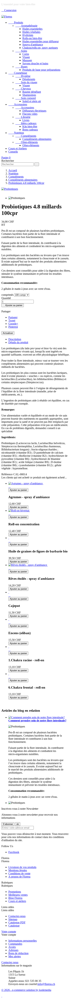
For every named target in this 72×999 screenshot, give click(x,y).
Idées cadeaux (26, 123)
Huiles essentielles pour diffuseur (40, 41)
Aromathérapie (26, 25)
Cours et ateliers (17, 901)
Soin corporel (25, 98)
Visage (26, 57)
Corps (25, 53)
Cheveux (23, 88)
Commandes (15, 943)
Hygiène (22, 76)
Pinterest (13, 326)
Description (14, 339)
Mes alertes (14, 956)
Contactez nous (9, 962)
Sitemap (12, 919)
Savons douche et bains (35, 63)
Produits (15, 22)
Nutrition (16, 132)
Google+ (13, 323)
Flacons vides (29, 113)
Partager (12, 317)
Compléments (25, 135)
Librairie (22, 116)
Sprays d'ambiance (32, 44)
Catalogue (14, 925)
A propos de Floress (19, 876)
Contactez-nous (17, 916)
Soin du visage (26, 82)
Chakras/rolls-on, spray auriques (40, 47)
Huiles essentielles (32, 28)
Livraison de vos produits (22, 867)
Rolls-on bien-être (32, 38)
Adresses (13, 950)
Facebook (13, 852)
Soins (21, 50)
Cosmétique (17, 72)
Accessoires (17, 104)
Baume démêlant (31, 91)
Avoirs (12, 946)
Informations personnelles (22, 940)
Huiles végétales (31, 31)
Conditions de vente (19, 873)
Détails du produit (18, 342)
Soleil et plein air (31, 101)
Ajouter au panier (12, 305)
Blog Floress (15, 897)
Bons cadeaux (30, 129)
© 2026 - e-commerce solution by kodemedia (26, 990)
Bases (21, 66)
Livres (25, 120)
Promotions (14, 891)
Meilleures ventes (18, 894)
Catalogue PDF (17, 922)
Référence (7, 474)
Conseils (13, 151)
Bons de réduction (18, 953)
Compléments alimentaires (36, 139)
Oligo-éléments (26, 142)
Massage (27, 60)
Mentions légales (17, 870)
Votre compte (8, 931)
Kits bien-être (29, 126)
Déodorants (28, 79)
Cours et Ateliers (17, 148)
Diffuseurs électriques (34, 110)
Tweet (11, 320)
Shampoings (29, 94)
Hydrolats (27, 35)
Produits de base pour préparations (41, 69)
